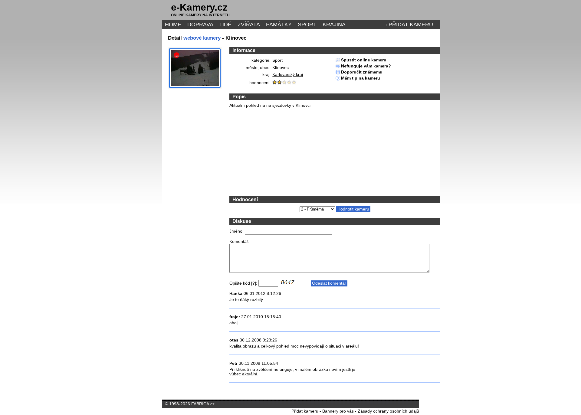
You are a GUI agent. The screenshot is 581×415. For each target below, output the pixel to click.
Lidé (225, 24)
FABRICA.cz (203, 404)
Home (173, 24)
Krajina (334, 24)
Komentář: (239, 241)
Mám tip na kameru (360, 78)
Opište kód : (243, 283)
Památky (279, 24)
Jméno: (236, 231)
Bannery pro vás (338, 411)
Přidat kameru (411, 24)
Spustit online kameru (363, 60)
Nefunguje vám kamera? (366, 66)
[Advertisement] (274, 151)
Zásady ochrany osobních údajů (388, 411)
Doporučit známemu (361, 72)
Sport (307, 24)
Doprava (200, 24)
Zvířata (249, 24)
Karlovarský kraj (287, 74)
